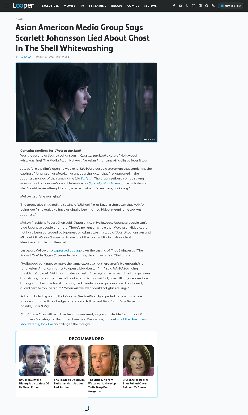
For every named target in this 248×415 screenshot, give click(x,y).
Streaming (98, 6)
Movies (70, 6)
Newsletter (233, 5)
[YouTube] (180, 6)
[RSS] (213, 6)
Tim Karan (25, 56)
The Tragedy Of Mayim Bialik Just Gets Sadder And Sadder (69, 383)
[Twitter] (187, 6)
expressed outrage (68, 250)
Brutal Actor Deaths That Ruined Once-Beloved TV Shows (135, 383)
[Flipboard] (200, 6)
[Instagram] (193, 6)
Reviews (150, 6)
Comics (133, 6)
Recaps (117, 6)
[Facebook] (174, 6)
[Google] (206, 6)
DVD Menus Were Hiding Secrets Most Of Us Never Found (34, 383)
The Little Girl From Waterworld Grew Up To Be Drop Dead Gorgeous (102, 385)
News (19, 19)
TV (82, 6)
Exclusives (50, 6)
